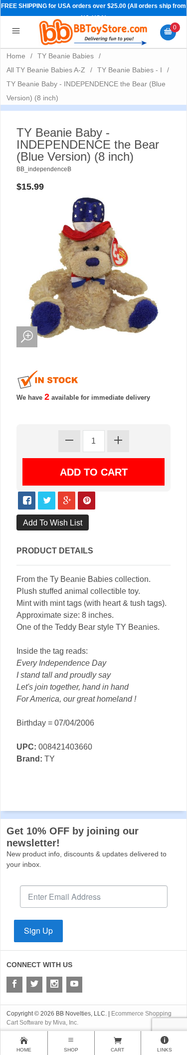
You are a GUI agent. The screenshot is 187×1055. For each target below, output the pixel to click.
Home (15, 56)
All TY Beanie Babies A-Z (45, 70)
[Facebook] (14, 985)
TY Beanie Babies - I (129, 70)
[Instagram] (54, 985)
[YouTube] (74, 985)
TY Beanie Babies (65, 56)
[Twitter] (34, 985)
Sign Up (38, 930)
